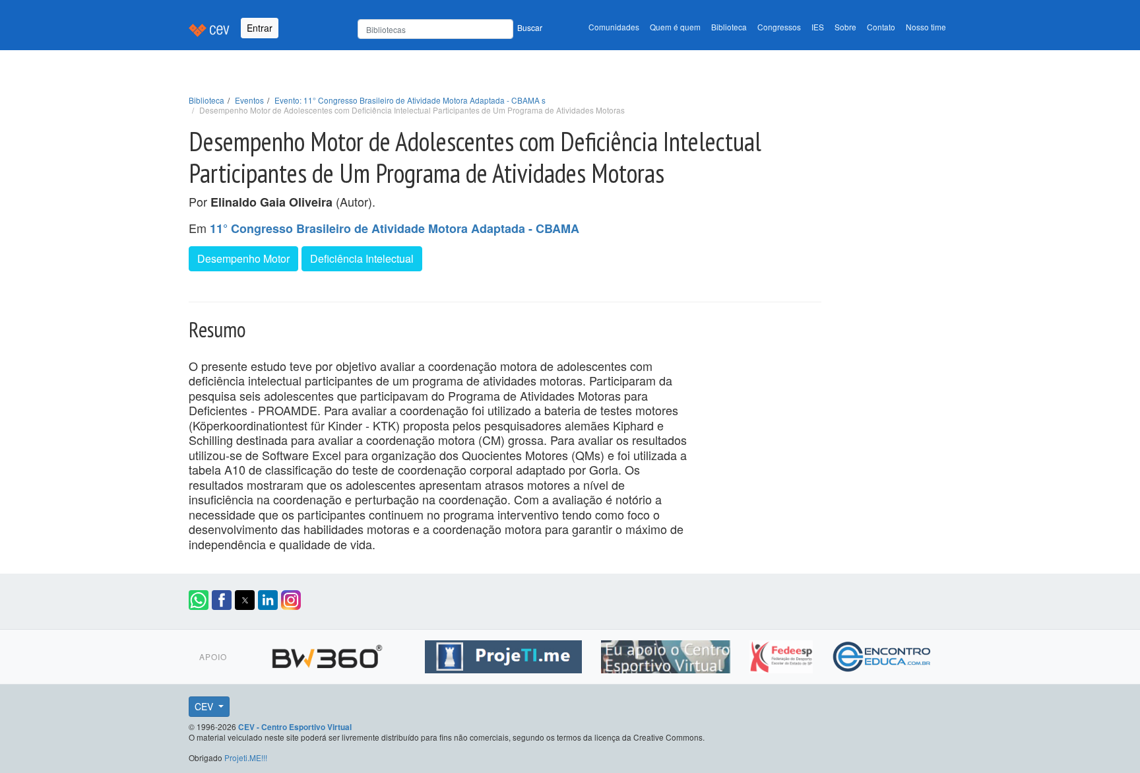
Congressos (779, 26)
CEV (205, 706)
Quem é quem (675, 26)
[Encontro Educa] (882, 654)
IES (817, 26)
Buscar (529, 27)
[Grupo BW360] (329, 654)
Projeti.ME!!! (245, 757)
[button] (198, 600)
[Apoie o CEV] (667, 654)
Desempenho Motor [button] (243, 258)
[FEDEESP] (783, 654)
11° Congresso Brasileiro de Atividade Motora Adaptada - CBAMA (394, 228)
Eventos (249, 100)
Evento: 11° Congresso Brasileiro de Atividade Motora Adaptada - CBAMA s (410, 100)
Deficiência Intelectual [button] (362, 258)
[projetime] (505, 654)
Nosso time (926, 26)
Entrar (259, 27)
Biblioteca (729, 26)
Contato (881, 26)
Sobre (845, 26)
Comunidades (613, 26)
